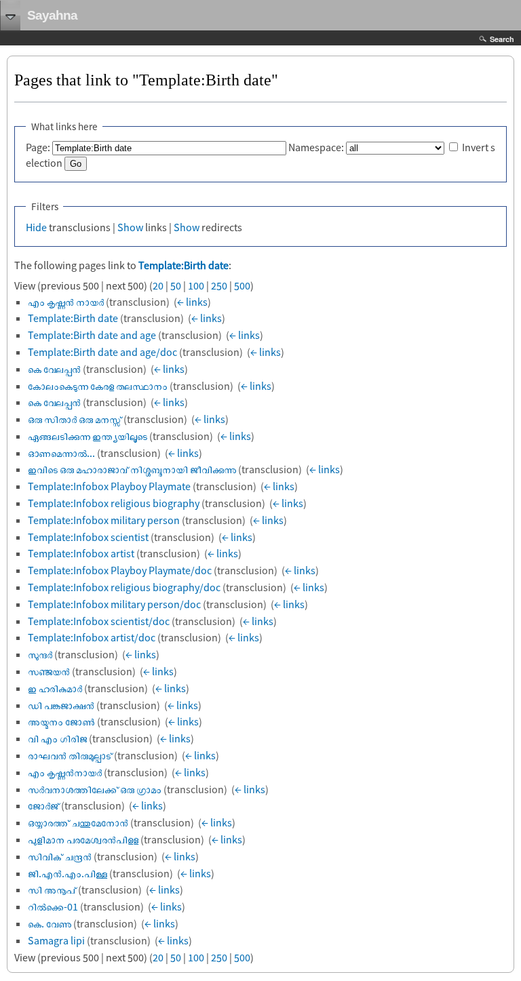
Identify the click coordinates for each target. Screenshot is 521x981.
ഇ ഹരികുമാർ (55, 688)
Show (130, 227)
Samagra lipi (56, 940)
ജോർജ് (43, 805)
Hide (36, 227)
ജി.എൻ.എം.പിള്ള (67, 873)
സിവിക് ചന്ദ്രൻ (60, 856)
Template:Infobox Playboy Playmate (109, 486)
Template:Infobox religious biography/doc (124, 587)
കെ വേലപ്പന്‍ (54, 402)
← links (192, 301)
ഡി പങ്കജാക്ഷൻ (61, 705)
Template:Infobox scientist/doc (99, 621)
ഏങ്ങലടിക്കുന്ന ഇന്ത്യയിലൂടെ (87, 436)
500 (242, 285)
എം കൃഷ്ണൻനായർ (65, 772)
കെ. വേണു (49, 923)
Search (502, 39)
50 (175, 285)
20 (158, 285)
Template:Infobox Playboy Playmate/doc (120, 570)
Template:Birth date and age (92, 335)
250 (219, 285)
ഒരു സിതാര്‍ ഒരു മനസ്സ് (74, 419)
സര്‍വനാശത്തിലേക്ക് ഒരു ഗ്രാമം (94, 789)
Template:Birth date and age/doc (102, 352)
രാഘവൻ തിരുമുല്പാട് (70, 755)
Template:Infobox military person (104, 520)
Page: (38, 147)
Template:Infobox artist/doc (91, 637)
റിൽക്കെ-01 (53, 906)
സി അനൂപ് (52, 889)
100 (196, 285)
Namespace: (316, 147)
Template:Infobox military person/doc (114, 604)
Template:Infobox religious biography (113, 503)
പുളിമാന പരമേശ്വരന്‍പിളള (83, 839)
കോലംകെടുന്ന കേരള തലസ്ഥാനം (98, 386)
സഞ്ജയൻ (49, 671)
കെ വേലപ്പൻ (54, 369)
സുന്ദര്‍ (40, 654)
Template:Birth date (183, 265)
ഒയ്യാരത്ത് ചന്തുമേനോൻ (78, 822)
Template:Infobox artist (81, 553)
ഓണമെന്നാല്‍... (61, 453)
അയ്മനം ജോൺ (61, 721)
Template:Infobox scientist (88, 537)
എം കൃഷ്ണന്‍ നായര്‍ (66, 301)
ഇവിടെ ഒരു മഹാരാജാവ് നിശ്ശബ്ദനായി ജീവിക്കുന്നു (132, 469)
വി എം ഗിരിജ (57, 738)
